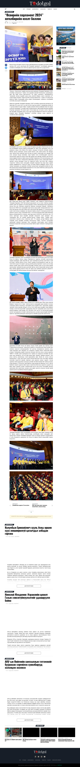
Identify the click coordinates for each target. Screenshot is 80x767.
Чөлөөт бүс (50, 9)
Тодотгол (14, 23)
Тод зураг (55, 9)
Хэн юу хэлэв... (43, 9)
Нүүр (24, 9)
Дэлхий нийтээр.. (35, 9)
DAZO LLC (60, 765)
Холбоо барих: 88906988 (56, 760)
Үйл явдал (29, 9)
